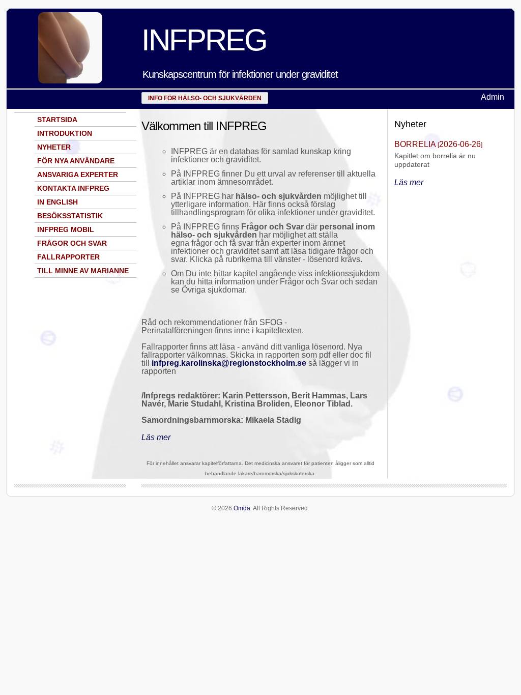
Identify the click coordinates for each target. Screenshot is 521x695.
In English (57, 202)
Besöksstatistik (70, 216)
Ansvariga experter (77, 174)
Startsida (57, 119)
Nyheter (54, 147)
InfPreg (204, 40)
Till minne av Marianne (83, 271)
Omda (242, 508)
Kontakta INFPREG (73, 188)
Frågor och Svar (72, 243)
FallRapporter (68, 257)
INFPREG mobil (65, 229)
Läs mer (155, 437)
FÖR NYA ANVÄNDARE (75, 161)
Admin (492, 97)
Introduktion (64, 133)
